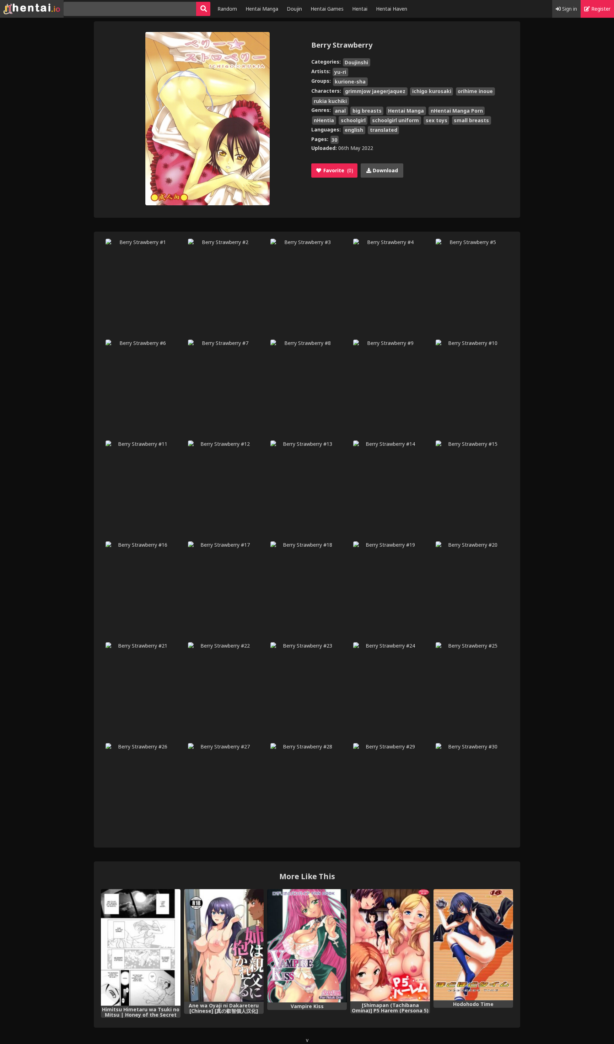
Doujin (294, 8)
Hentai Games (327, 8)
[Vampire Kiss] (307, 945)
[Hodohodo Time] (473, 945)
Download (384, 170)
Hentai (359, 8)
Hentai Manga (262, 8)
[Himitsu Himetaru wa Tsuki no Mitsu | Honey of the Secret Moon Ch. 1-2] (141, 947)
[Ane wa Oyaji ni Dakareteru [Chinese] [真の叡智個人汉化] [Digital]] (224, 945)
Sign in (569, 8)
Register (600, 8)
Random (227, 8)
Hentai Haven (391, 8)
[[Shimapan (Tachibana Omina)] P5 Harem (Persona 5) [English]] (390, 945)
